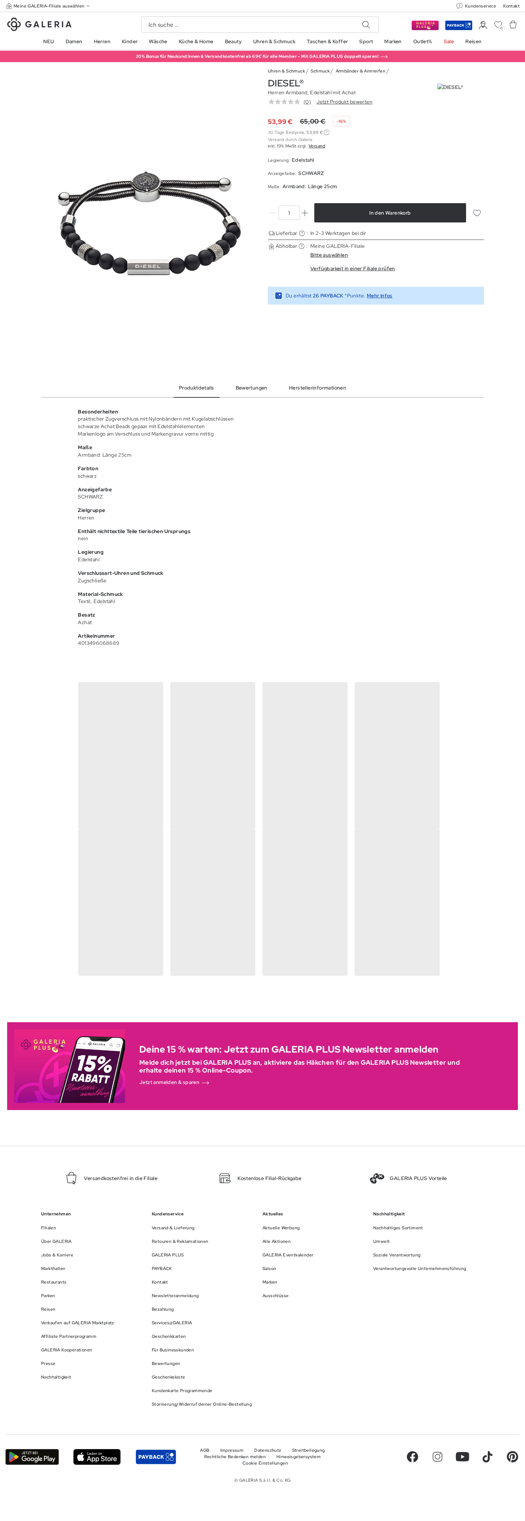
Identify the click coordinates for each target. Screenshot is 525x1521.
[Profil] (483, 25)
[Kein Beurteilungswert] (286, 102)
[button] (48, 6)
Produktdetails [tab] (196, 388)
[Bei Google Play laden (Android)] (32, 1457)
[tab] (149, 222)
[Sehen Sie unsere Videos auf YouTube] (462, 1457)
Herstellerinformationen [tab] (317, 388)
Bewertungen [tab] (252, 388)
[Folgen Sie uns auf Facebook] (412, 1457)
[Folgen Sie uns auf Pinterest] (512, 1457)
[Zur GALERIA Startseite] (39, 25)
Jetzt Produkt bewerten (344, 102)
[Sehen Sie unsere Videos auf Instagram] (437, 1457)
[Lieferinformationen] (302, 233)
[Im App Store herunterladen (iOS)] (97, 1457)
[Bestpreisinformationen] (326, 132)
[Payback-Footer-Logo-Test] (156, 1457)
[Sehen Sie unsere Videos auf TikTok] (487, 1457)
